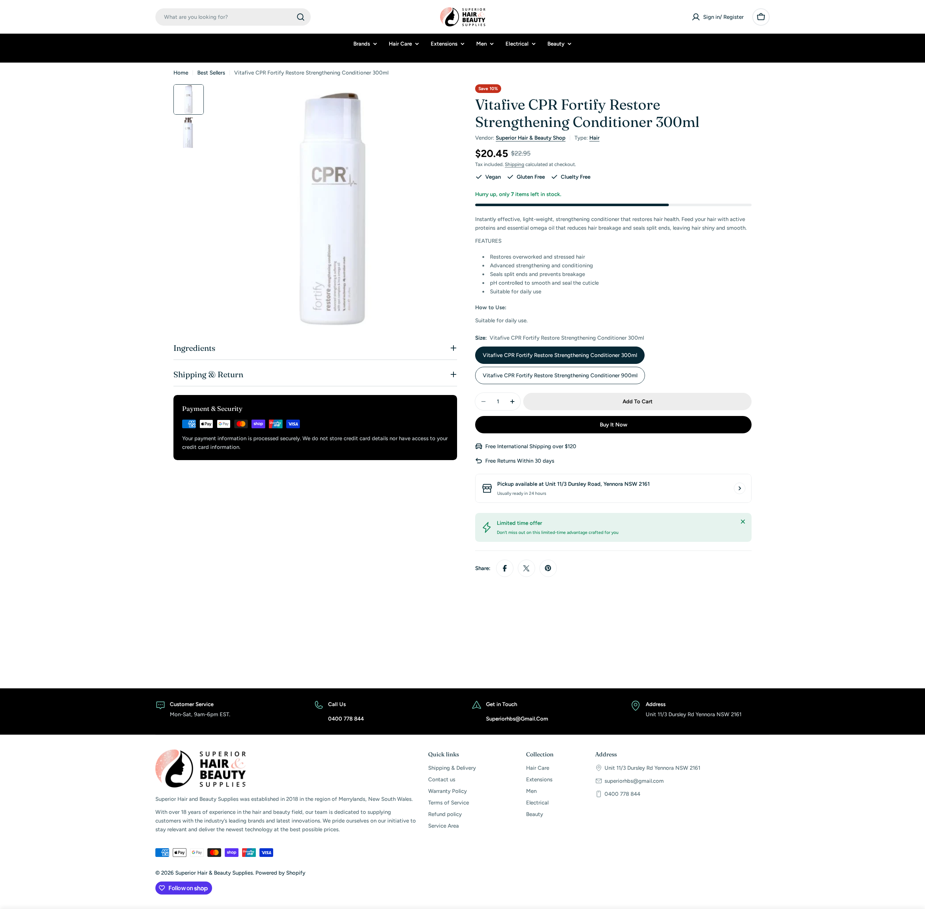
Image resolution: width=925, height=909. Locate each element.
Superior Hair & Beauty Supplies (214, 873)
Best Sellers (211, 72)
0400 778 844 (622, 794)
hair (594, 138)
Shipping (514, 164)
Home (180, 72)
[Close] (743, 521)
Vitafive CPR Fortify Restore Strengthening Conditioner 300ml (560, 355)
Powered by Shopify (280, 873)
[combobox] (233, 17)
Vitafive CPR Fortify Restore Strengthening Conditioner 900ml (560, 375)
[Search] (300, 17)
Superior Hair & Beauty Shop (530, 138)
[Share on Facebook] (504, 568)
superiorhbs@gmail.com (634, 781)
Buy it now (613, 424)
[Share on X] (526, 568)
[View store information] (739, 488)
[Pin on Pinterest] (548, 568)
